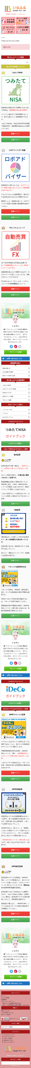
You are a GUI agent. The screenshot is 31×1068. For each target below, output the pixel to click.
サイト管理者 (5, 998)
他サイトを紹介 (5, 1014)
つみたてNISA (7, 385)
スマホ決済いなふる (7, 1012)
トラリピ (5, 413)
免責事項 (4, 999)
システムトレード (9, 1035)
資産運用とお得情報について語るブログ (15, 1055)
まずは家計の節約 (8, 372)
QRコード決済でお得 (9, 375)
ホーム (3, 996)
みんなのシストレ (8, 417)
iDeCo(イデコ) (7, 392)
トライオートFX (7, 409)
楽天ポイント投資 (8, 396)
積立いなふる (5, 1011)
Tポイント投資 (7, 400)
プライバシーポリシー (7, 1001)
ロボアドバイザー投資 (9, 389)
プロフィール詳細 (15, 352)
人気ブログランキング (14, 1019)
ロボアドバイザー (9, 1036)
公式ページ (15, 140)
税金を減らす (6, 368)
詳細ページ (15, 134)
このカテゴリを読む (15, 443)
